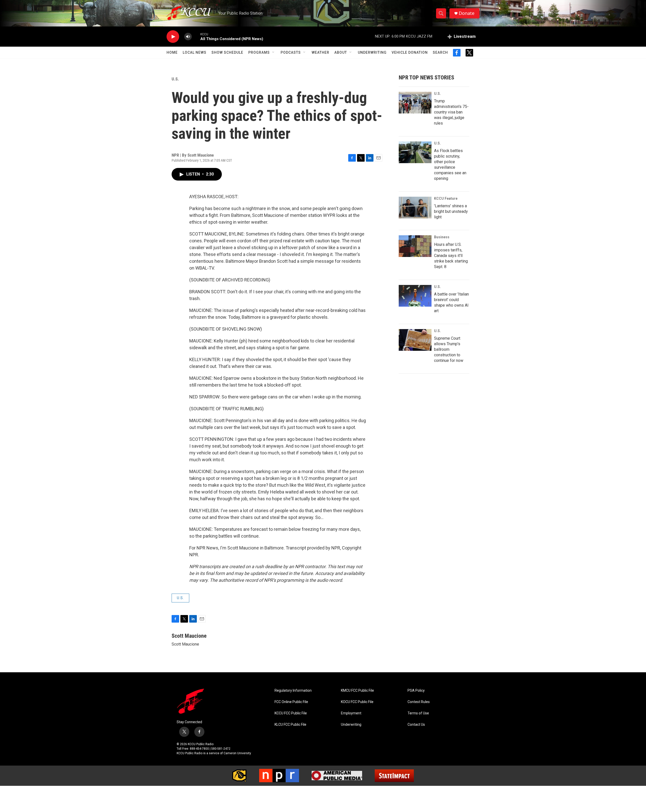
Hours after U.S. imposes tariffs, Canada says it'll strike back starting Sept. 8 (451, 255)
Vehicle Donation (410, 52)
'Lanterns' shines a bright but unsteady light (451, 211)
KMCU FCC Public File (357, 690)
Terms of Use (418, 713)
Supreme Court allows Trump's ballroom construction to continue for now (448, 349)
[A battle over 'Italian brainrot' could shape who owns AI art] (415, 296)
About (340, 52)
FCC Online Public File (291, 702)
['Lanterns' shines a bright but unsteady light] (415, 207)
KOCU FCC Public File (357, 702)
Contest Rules (419, 702)
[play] (173, 37)
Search (440, 52)
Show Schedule (227, 52)
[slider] (196, 36)
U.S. (175, 78)
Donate (466, 13)
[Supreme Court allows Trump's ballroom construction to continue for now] (415, 340)
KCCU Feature (445, 198)
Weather (320, 52)
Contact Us (416, 724)
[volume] (188, 36)
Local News (194, 52)
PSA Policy (416, 690)
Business (441, 237)
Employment (351, 713)
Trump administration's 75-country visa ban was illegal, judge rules (451, 112)
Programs (259, 52)
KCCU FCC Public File (291, 713)
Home (172, 52)
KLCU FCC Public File (290, 724)
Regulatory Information (293, 690)
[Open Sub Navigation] (274, 52)
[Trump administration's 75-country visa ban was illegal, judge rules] (415, 102)
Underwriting (372, 52)
